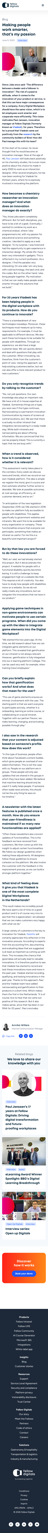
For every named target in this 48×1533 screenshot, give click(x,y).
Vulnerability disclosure (24, 1397)
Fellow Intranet (24, 1321)
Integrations (24, 1344)
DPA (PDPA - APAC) (24, 1508)
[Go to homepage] (10, 5)
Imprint (24, 1503)
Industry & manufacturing (24, 1458)
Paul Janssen (12, 158)
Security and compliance (24, 1387)
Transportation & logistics (24, 1454)
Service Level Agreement (24, 1383)
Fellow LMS (24, 1326)
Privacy (24, 1495)
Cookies (24, 1499)
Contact (24, 1432)
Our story (24, 1414)
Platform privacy (24, 1392)
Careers (24, 1437)
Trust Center (24, 1401)
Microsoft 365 (24, 1340)
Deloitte (31, 934)
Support (24, 1378)
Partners (24, 1423)
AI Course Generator (24, 1335)
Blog (24, 1361)
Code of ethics (24, 1428)
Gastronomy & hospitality (24, 1449)
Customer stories (24, 1366)
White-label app (24, 1349)
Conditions (24, 1491)
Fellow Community (24, 1330)
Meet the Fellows (24, 1418)
